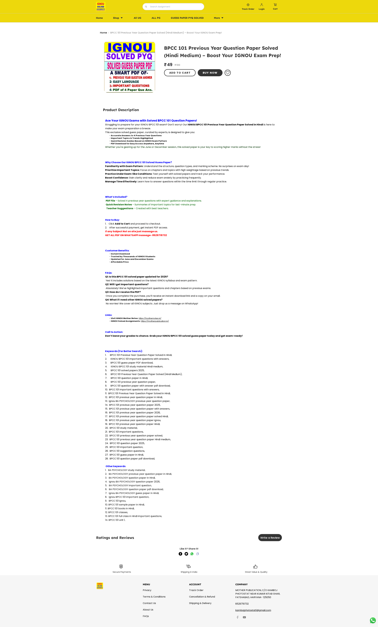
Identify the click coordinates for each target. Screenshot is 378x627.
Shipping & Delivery (200, 603)
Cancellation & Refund (202, 596)
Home (103, 32)
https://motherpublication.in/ (155, 321)
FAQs (146, 616)
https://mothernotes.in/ (150, 318)
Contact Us (149, 603)
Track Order (196, 590)
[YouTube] (244, 617)
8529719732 (242, 603)
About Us (148, 609)
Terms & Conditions (154, 596)
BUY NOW (210, 73)
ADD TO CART (180, 73)
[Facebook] (237, 617)
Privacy (147, 590)
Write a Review (270, 538)
